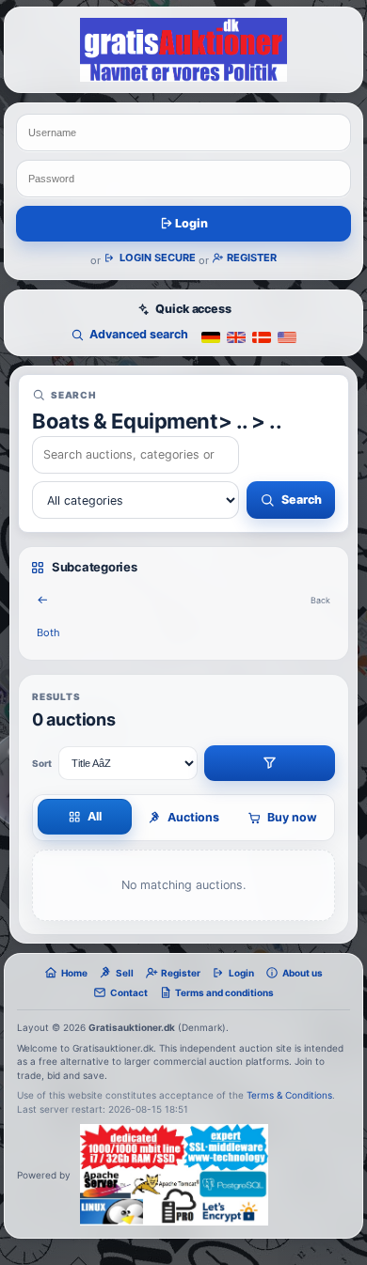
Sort (42, 763)
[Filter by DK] (261, 336)
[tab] (85, 817)
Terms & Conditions (289, 1095)
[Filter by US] (287, 336)
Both (48, 632)
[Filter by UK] (236, 336)
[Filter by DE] (210, 336)
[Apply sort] (269, 763)
